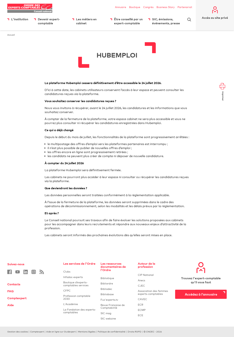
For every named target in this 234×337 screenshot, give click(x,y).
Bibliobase (117, 294)
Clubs (79, 271)
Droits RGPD (134, 331)
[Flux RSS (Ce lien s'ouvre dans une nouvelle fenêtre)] (41, 272)
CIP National (154, 274)
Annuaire (120, 7)
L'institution (19, 19)
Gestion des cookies (17, 331)
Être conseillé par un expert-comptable (128, 21)
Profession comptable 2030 (76, 297)
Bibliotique (117, 278)
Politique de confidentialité (111, 331)
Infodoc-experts (79, 277)
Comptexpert (17, 298)
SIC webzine (108, 318)
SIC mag (106, 313)
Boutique (134, 7)
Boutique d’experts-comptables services (75, 284)
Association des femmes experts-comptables (153, 292)
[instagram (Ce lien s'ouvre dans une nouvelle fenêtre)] (33, 272)
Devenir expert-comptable (49, 21)
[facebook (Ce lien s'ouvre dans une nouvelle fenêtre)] (9, 272)
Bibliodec (117, 288)
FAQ (10, 291)
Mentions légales (86, 331)
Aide (10, 305)
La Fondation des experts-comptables (79, 311)
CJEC (154, 285)
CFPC (79, 290)
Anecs (154, 280)
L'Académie (79, 304)
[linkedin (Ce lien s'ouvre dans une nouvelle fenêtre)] (25, 272)
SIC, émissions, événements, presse (166, 21)
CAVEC (142, 299)
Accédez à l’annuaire (201, 294)
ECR (140, 304)
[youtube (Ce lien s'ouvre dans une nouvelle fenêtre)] (17, 272)
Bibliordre (117, 283)
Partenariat (185, 7)
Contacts (13, 284)
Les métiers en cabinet (86, 21)
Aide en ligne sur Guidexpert (61, 331)
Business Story (165, 7)
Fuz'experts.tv (117, 299)
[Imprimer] (222, 86)
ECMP (154, 309)
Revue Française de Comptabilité (117, 306)
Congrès (148, 7)
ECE (154, 315)
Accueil (11, 35)
